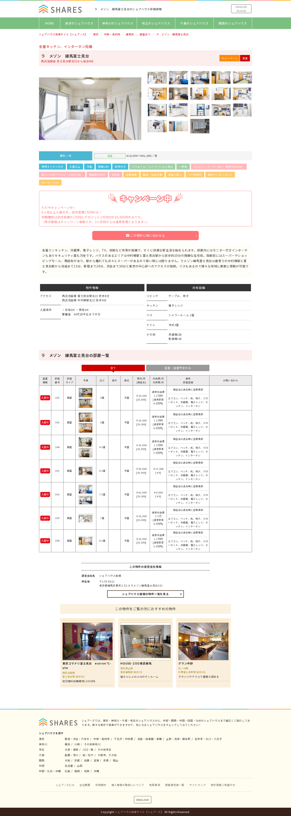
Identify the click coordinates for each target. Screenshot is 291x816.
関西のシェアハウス (233, 23)
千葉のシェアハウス (194, 23)
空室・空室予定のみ (177, 368)
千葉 (42, 755)
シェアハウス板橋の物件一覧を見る (145, 594)
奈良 (106, 760)
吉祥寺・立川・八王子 (208, 739)
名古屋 (69, 765)
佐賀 (87, 771)
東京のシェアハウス (79, 23)
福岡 (77, 771)
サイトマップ (197, 785)
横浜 (67, 744)
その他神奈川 (92, 744)
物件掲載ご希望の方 (223, 785)
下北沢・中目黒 (123, 739)
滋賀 (96, 760)
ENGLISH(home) (241, 9)
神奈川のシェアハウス (117, 23)
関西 (42, 760)
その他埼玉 (104, 749)
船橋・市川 (71, 755)
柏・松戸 (88, 755)
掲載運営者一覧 (174, 785)
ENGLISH (142, 800)
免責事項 (154, 785)
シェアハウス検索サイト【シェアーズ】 (139, 812)
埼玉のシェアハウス (156, 23)
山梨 (80, 765)
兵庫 (87, 760)
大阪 (67, 760)
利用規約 (100, 785)
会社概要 (84, 785)
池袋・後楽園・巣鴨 (149, 739)
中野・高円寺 (102, 739)
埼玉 (42, 749)
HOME (49, 23)
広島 (67, 771)
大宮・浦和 (71, 749)
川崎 (77, 744)
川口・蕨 (88, 749)
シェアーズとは (65, 785)
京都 (77, 760)
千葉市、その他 (107, 755)
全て (113, 368)
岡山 (115, 760)
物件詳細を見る (87, 653)
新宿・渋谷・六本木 (77, 739)
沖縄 (96, 771)
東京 (42, 739)
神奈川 (43, 744)
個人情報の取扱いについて (127, 785)
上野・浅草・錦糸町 (178, 739)
